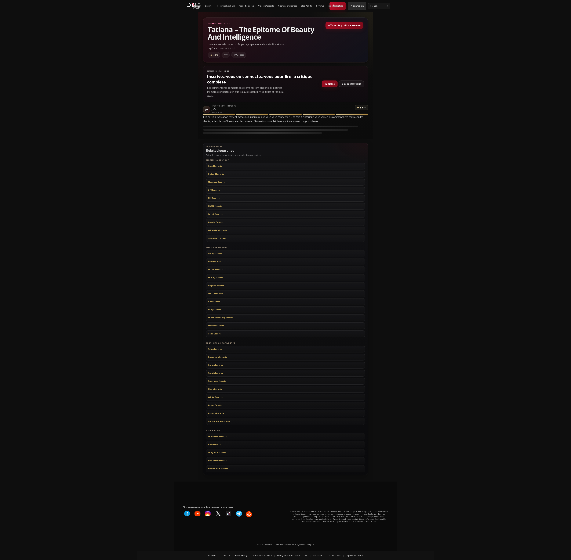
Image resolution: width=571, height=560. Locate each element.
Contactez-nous (335, 6)
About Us (212, 555)
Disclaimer (318, 555)
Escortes (209, 6)
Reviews (320, 6)
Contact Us (225, 555)
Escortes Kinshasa (226, 6)
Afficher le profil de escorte (344, 25)
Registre (330, 84)
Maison (197, 6)
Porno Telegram (246, 6)
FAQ (306, 555)
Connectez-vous (351, 84)
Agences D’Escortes (287, 6)
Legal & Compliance (355, 555)
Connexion (358, 5)
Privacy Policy (241, 555)
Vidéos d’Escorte (266, 6)
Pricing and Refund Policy (288, 555)
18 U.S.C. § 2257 (334, 555)
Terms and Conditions (262, 555)
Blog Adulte (306, 6)
